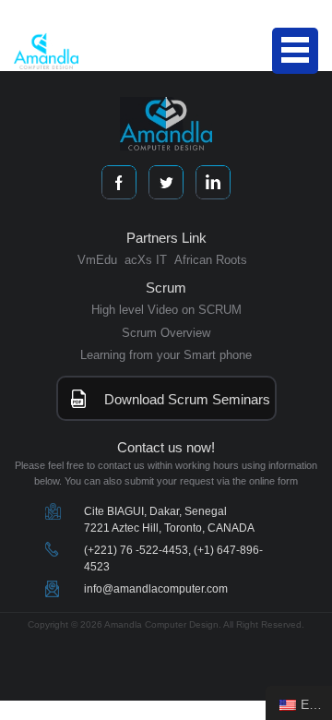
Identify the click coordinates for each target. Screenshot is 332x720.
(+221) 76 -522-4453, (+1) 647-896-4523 (173, 558)
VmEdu (97, 260)
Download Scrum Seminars (187, 399)
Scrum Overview (166, 333)
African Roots (210, 260)
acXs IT (146, 260)
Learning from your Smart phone (166, 355)
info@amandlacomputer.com (156, 588)
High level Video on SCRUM (166, 310)
